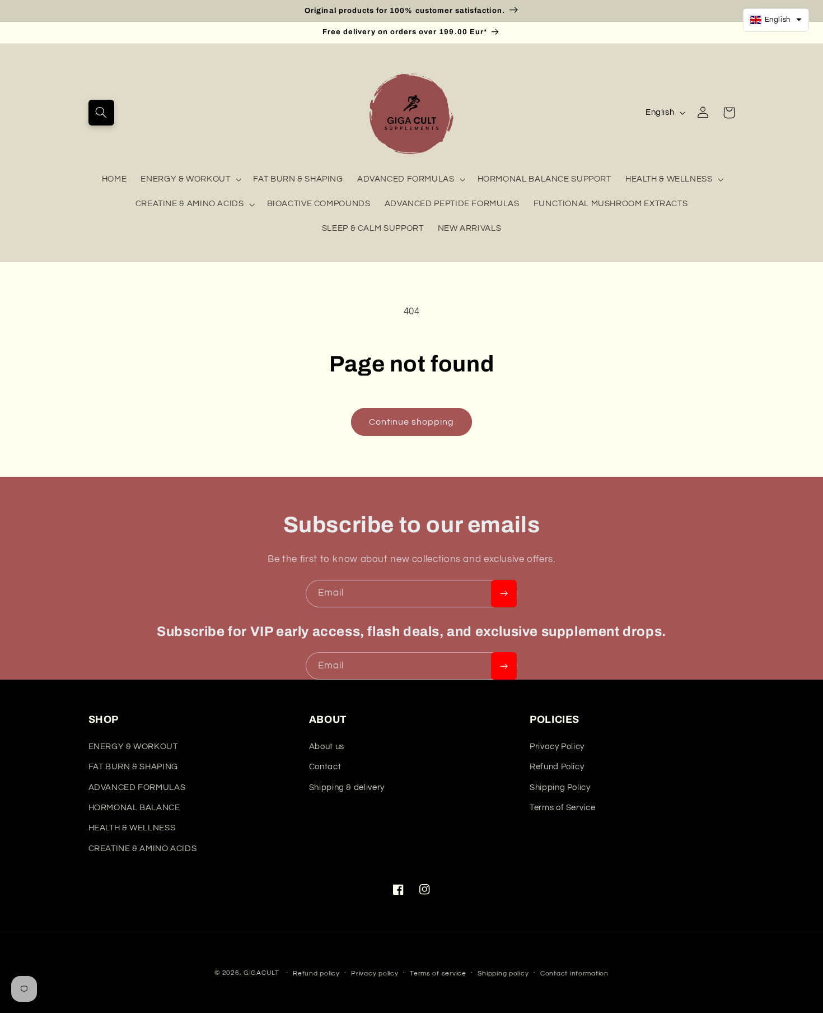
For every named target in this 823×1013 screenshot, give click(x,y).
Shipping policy (503, 973)
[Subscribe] (504, 593)
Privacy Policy (557, 746)
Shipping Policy (560, 787)
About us (326, 746)
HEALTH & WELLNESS (669, 179)
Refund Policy (557, 767)
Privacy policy (374, 973)
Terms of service (438, 973)
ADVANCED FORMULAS (406, 179)
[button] (101, 113)
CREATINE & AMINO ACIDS (189, 203)
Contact (325, 767)
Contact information (574, 973)
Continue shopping (412, 421)
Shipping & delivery (347, 787)
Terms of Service (562, 807)
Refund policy (316, 973)
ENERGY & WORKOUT (185, 179)
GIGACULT (261, 973)
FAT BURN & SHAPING (133, 767)
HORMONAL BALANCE (134, 807)
